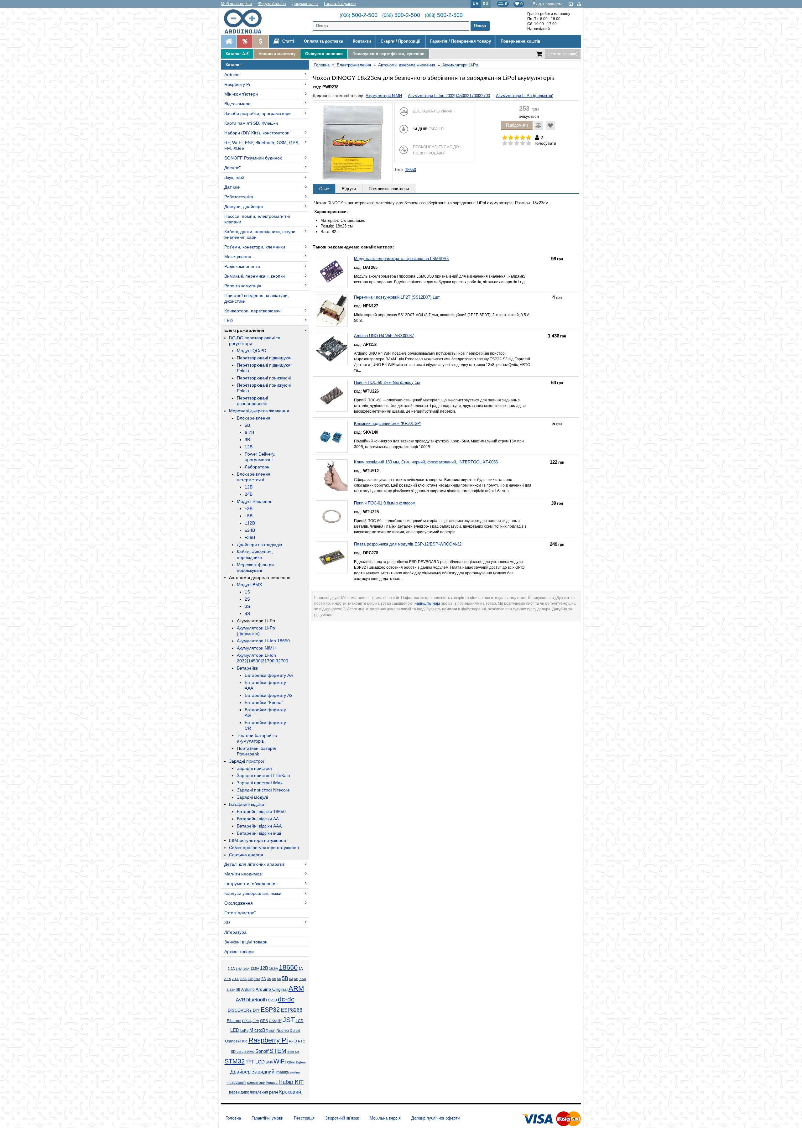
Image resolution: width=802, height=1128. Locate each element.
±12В (250, 522)
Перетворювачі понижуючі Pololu (264, 388)
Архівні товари (239, 951)
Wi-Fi (269, 1062)
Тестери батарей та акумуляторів (257, 738)
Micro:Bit (258, 1030)
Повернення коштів (520, 41)
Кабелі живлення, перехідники (255, 554)
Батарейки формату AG (265, 712)
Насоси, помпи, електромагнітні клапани (257, 219)
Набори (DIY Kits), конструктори (256, 132)
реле (273, 1092)
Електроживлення (244, 330)
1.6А (239, 968)
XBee (291, 1062)
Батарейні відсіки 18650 (261, 811)
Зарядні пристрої (246, 761)
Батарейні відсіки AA (258, 818)
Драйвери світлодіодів (259, 544)
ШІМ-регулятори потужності (257, 840)
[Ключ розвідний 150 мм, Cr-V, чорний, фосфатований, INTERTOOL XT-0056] (331, 475)
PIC (244, 1041)
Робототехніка (238, 196)
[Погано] (510, 143)
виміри (295, 1072)
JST (289, 1020)
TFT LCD (255, 1061)
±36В (250, 537)
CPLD (272, 1000)
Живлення (259, 1092)
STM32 (235, 1061)
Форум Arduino (272, 3)
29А (257, 979)
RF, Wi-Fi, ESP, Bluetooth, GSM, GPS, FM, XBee (261, 145)
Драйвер (240, 1071)
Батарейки (247, 668)
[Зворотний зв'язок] (571, 4)
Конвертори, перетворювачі (252, 310)
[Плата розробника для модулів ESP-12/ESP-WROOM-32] (331, 557)
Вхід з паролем (547, 4)
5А (279, 979)
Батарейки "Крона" (264, 702)
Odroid (295, 1030)
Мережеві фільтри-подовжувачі (256, 567)
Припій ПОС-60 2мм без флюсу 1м (387, 382)
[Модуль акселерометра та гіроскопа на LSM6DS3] (331, 272)
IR (280, 1021)
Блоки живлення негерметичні (253, 477)
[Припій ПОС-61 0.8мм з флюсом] (331, 516)
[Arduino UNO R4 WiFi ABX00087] (331, 349)
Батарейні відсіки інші (259, 833)
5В (247, 425)
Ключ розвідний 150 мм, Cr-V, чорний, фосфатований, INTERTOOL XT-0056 (426, 462)
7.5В (302, 979)
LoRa (244, 1030)
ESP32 (270, 1009)
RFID (293, 1041)
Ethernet (234, 1021)
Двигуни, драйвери (243, 206)
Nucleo (282, 1030)
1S (247, 591)
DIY (256, 1010)
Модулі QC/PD (251, 350)
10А (246, 968)
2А (263, 979)
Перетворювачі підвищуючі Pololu (264, 368)
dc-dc (286, 999)
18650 (288, 967)
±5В (249, 515)
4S (247, 613)
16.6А (273, 968)
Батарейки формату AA (269, 675)
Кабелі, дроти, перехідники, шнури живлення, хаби (259, 234)
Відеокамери (237, 103)
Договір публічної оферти (435, 1118)
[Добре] (522, 143)
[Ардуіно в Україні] (229, 41)
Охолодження (238, 903)
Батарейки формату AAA (265, 685)
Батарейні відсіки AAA (259, 825)
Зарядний (263, 1071)
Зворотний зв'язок (342, 1118)
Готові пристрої (240, 912)
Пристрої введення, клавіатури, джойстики (256, 298)
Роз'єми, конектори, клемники (254, 246)
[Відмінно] (528, 143)
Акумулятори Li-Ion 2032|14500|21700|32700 (262, 658)
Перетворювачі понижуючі (264, 377)
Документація (305, 3)
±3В (249, 508)
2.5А (243, 979)
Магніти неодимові (243, 873)
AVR (240, 999)
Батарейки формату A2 (269, 695)
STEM (277, 1050)
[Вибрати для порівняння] (538, 125)
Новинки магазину (276, 53)
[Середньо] (516, 143)
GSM (273, 1021)
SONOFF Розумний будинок (253, 157)
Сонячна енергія (246, 854)
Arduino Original (272, 989)
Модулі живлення (255, 501)
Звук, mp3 (234, 177)
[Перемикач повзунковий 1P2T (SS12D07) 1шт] (331, 310)
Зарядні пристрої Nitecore (263, 789)
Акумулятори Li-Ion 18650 (263, 640)
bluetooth (256, 999)
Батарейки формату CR (265, 725)
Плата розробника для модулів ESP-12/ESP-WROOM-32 (407, 544)
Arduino (232, 74)
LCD (300, 1021)
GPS (264, 1021)
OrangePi (233, 1041)
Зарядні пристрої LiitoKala (263, 775)
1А (301, 968)
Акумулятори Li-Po (256, 620)
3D (227, 922)
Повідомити (517, 125)
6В (296, 979)
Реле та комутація (242, 285)
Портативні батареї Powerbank (256, 751)
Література (235, 932)
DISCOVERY (240, 1010)
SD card (237, 1051)
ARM (296, 988)
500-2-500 (359, 15)
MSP (271, 1030)
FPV (256, 1021)
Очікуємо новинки (324, 53)
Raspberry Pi (237, 84)
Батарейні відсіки (246, 804)
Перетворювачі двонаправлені (252, 400)
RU (485, 4)
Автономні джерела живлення (259, 577)
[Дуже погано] (505, 143)
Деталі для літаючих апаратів (254, 864)
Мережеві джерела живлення (259, 410)
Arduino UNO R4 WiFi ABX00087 (384, 335)
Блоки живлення (253, 417)
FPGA (247, 1021)
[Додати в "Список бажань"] (550, 125)
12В (249, 446)
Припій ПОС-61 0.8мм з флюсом (384, 503)
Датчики (232, 187)
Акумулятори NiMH (256, 647)
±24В (250, 530)
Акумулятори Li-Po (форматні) (256, 630)
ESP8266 (291, 1010)
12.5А (254, 968)
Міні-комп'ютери (241, 94)
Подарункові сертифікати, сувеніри (388, 53)
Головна (233, 1118)
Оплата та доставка (323, 41)
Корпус (272, 1082)
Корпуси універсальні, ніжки (252, 893)
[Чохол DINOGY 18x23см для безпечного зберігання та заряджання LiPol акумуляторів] (353, 142)
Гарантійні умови (340, 3)
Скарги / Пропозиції (400, 41)
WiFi (279, 1061)
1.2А (231, 968)
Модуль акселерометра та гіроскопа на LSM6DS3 (401, 258)
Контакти (362, 41)
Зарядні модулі (252, 797)
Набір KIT (291, 1082)
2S (247, 599)
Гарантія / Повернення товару (460, 41)
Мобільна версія (236, 3)
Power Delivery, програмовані (260, 457)
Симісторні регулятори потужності (264, 847)
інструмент (236, 1082)
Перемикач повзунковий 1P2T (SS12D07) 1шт (397, 297)
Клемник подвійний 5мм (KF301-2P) (387, 423)
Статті (287, 41)
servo (249, 1051)
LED (228, 320)
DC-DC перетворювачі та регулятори (254, 340)
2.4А (235, 979)
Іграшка (282, 1072)
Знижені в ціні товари (246, 941)
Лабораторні (257, 466)
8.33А (231, 989)
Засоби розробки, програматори (257, 113)
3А (269, 979)
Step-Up (293, 1051)
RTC (301, 1041)
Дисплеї (232, 167)
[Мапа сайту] (579, 4)
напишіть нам (427, 603)
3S (247, 606)
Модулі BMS (249, 584)
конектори (256, 1082)
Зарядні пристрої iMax (260, 782)
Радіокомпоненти (242, 266)
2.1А (227, 979)
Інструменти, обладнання (250, 883)
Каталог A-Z (237, 53)
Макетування (237, 256)
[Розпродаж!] (245, 41)
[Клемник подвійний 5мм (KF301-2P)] (331, 436)
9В (247, 439)
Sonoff (261, 1051)
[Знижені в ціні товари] (260, 41)
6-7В (249, 432)
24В (249, 494)
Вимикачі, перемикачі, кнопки (254, 276)
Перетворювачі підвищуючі (264, 357)
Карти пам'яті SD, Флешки (251, 123)
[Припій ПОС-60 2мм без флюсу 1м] (331, 395)
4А (274, 979)
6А (291, 979)
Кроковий (290, 1091)
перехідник (239, 1092)
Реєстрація (304, 1118)
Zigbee (301, 1062)
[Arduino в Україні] (248, 21)
